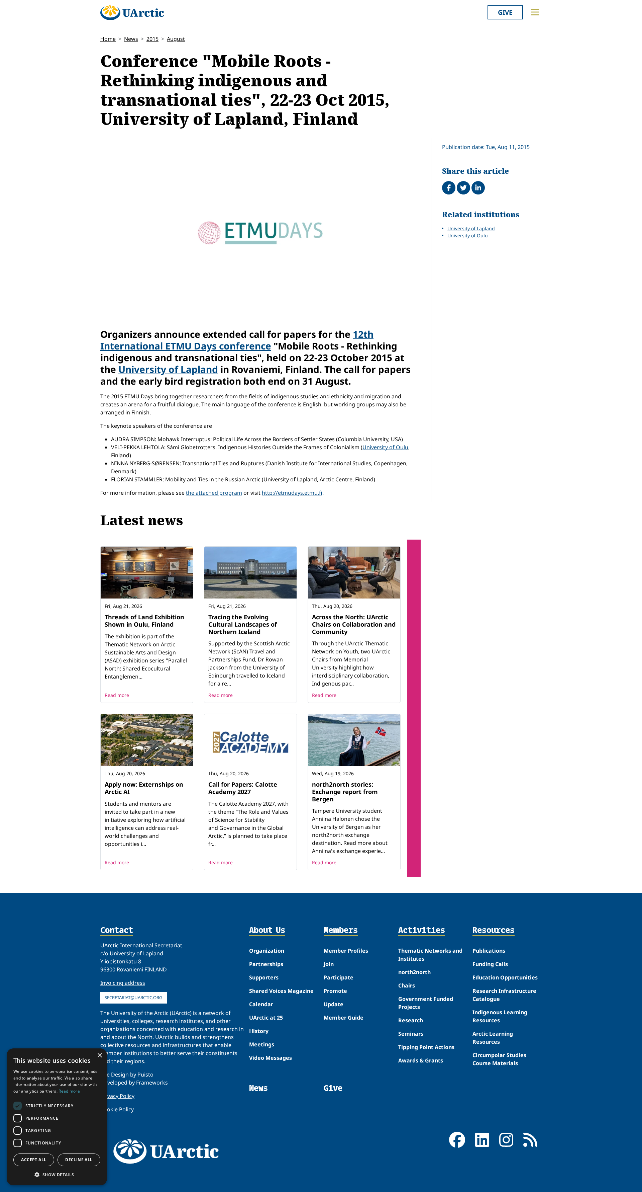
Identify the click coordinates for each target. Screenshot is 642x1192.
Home (108, 39)
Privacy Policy (117, 1096)
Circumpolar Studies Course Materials (499, 1059)
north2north (414, 972)
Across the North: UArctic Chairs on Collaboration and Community (354, 624)
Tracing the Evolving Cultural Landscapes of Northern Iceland (242, 624)
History (259, 1031)
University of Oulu (385, 447)
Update (333, 1004)
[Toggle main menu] (535, 12)
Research (410, 1020)
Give (505, 12)
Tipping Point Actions (426, 1047)
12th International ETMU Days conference (236, 340)
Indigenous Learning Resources (499, 1016)
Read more (117, 695)
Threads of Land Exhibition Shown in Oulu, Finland (144, 620)
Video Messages (270, 1057)
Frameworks (152, 1082)
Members (341, 930)
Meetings (261, 1044)
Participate (338, 977)
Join (329, 964)
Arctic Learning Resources (492, 1037)
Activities (421, 930)
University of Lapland (168, 369)
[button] (56, 1175)
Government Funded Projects (425, 1003)
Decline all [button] (78, 1160)
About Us (267, 930)
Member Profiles (346, 950)
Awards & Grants (420, 1060)
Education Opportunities (505, 977)
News (131, 39)
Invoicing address (122, 982)
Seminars (410, 1033)
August (176, 39)
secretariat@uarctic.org (134, 998)
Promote (335, 991)
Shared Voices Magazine (281, 991)
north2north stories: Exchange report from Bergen (345, 791)
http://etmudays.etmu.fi (292, 492)
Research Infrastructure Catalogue (504, 995)
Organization (266, 950)
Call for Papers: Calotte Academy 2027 (242, 788)
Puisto (145, 1074)
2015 (152, 39)
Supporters (264, 977)
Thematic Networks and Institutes (430, 954)
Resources (493, 930)
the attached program (214, 492)
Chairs (406, 985)
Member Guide (343, 1017)
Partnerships (266, 964)
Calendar (261, 1004)
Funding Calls (490, 964)
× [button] (99, 1055)
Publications (488, 950)
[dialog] (57, 1116)
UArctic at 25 (266, 1017)
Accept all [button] (33, 1160)
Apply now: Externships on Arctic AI (144, 788)
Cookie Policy (117, 1109)
